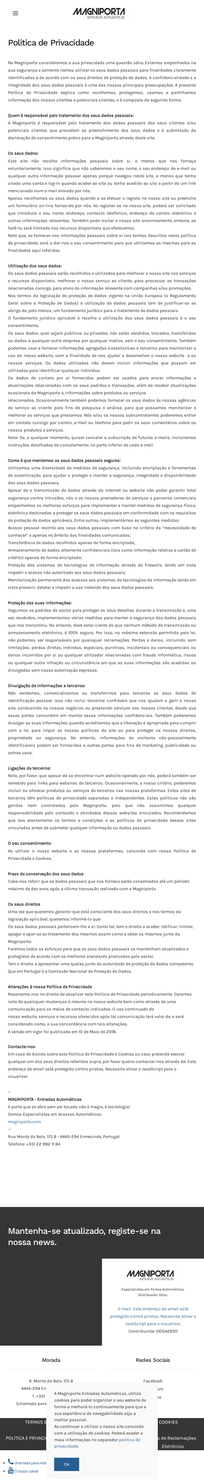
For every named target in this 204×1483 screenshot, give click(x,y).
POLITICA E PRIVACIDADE (31, 1438)
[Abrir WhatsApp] (191, 1469)
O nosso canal (26, 1471)
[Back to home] (102, 13)
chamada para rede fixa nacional (41, 1463)
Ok (66, 1464)
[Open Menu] (15, 13)
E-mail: (153, 1316)
